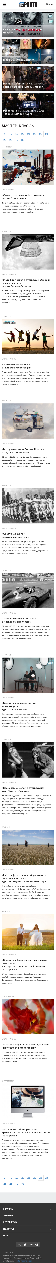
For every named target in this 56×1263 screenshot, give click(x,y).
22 (34, 134)
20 (22, 134)
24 (46, 134)
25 (4, 140)
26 (10, 140)
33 (22, 140)
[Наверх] (52, 1254)
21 (28, 134)
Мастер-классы (9, 190)
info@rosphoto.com (24, 1261)
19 (16, 134)
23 (40, 134)
